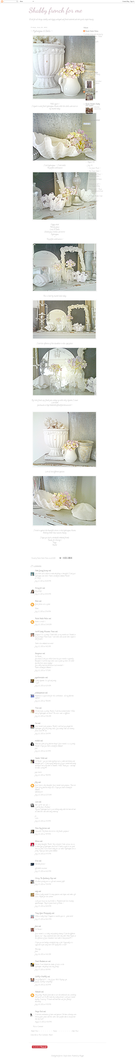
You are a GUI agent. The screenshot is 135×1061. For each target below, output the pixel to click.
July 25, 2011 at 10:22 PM (43, 919)
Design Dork (39, 1012)
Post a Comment (38, 1026)
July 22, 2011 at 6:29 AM (43, 686)
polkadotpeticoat (39, 693)
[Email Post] (60, 558)
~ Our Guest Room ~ (94, 168)
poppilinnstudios (40, 677)
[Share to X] (67, 558)
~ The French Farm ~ (94, 171)
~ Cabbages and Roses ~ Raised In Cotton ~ (94, 175)
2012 (87, 142)
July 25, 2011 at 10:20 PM (43, 906)
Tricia (36, 708)
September (91, 159)
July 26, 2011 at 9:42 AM (43, 954)
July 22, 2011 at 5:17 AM (42, 670)
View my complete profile (90, 42)
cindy (36, 891)
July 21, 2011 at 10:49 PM (43, 594)
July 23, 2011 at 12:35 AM (43, 795)
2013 (87, 139)
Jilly (36, 782)
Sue (36, 723)
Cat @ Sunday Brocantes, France (45, 632)
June (89, 208)
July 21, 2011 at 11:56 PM (43, 612)
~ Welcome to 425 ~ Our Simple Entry (94, 185)
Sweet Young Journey (41, 571)
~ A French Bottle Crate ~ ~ (94, 197)
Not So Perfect (90, 79)
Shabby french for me (55, 10)
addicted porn (39, 792)
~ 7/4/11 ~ (90, 204)
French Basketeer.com (41, 961)
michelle (37, 741)
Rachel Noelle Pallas (41, 619)
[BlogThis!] (66, 558)
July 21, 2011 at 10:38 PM (43, 581)
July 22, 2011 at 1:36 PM (43, 734)
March (90, 218)
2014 (87, 135)
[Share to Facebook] (69, 558)
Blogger (81, 1056)
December (91, 149)
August (90, 162)
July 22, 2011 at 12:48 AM (43, 625)
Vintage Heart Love (91, 92)
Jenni (36, 926)
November (91, 152)
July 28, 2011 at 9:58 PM (43, 1004)
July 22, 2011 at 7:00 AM (42, 701)
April (89, 215)
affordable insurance (41, 868)
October (90, 155)
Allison (37, 841)
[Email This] (64, 558)
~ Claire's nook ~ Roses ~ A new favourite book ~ (95, 191)
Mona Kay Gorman (41, 828)
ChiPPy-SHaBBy (41, 977)
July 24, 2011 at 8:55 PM (43, 854)
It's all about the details (97, 82)
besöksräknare (87, 126)
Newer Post (34, 1031)
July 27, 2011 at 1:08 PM (42, 970)
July (89, 165)
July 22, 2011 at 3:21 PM (43, 751)
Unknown (38, 992)
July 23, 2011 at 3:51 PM (43, 821)
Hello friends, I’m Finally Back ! (92, 75)
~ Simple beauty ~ (93, 201)
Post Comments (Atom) (46, 1035)
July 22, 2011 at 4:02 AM (43, 646)
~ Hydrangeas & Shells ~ (94, 180)
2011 (87, 146)
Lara (36, 802)
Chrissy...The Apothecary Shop (44, 878)
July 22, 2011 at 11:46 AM (43, 716)
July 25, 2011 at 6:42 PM (43, 871)
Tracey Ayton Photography (43, 913)
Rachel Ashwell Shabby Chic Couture (92, 105)
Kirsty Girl (38, 588)
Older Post (75, 1031)
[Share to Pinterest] (71, 558)
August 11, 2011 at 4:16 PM (43, 1022)
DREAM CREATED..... (98, 108)
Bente (36, 601)
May (89, 212)
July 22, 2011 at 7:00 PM (43, 775)
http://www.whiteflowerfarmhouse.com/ (58, 405)
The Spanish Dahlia (91, 73)
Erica (36, 861)
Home (55, 1031)
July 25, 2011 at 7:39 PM (43, 884)
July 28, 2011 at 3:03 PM (43, 985)
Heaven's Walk (39, 758)
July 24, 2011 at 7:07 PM (43, 834)
